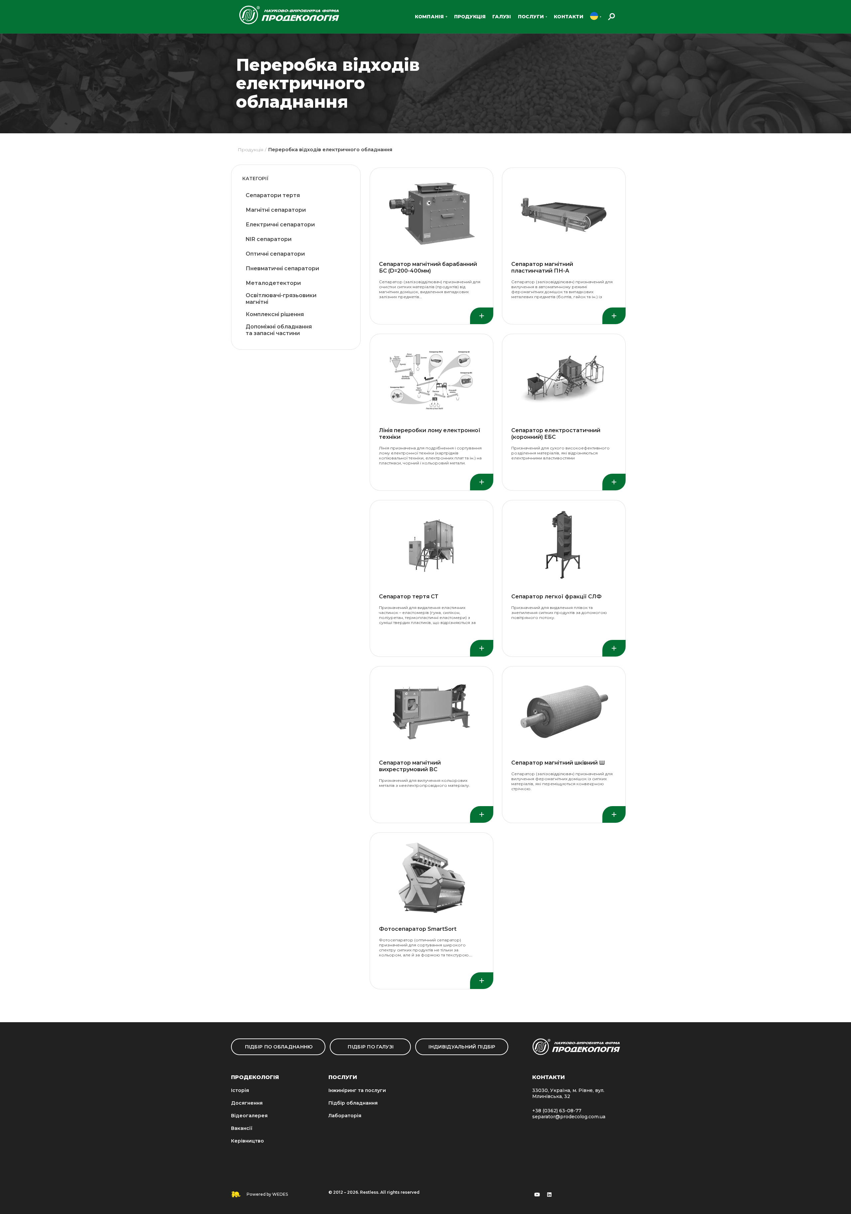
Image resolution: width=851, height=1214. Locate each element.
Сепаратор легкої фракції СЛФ (556, 596)
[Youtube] (537, 1194)
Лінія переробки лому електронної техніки (429, 433)
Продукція (250, 150)
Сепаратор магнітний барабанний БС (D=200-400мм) (428, 267)
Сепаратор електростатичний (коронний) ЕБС (555, 433)
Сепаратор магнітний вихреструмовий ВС (410, 766)
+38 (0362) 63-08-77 (556, 1111)
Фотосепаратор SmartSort (417, 929)
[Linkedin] (549, 1194)
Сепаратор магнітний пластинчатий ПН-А (542, 267)
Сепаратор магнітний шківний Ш (558, 763)
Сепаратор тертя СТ (408, 596)
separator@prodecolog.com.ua (568, 1117)
